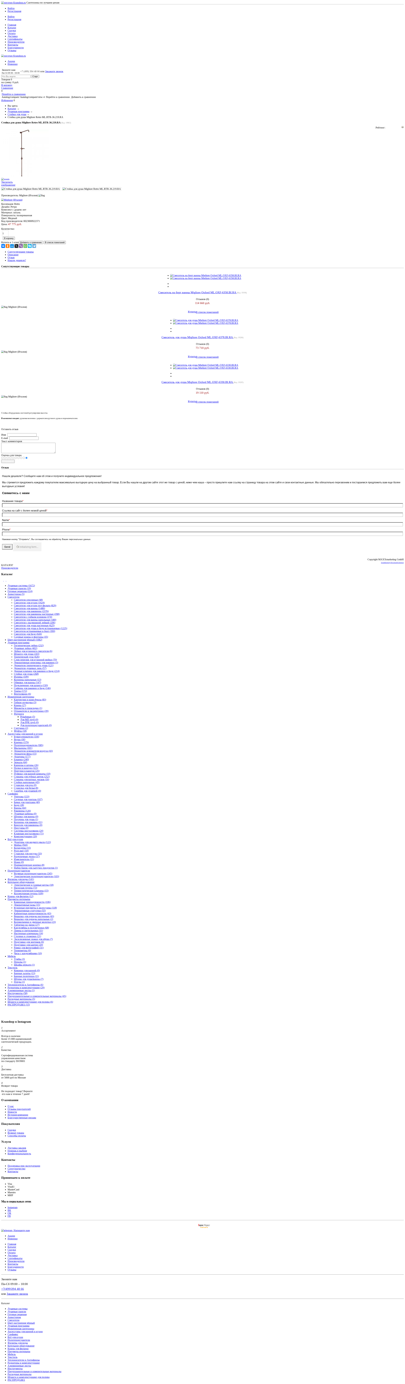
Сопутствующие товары (21, 251)
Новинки (13, 64)
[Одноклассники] (7, 246)
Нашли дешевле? (17, 260)
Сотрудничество (16, 1168)
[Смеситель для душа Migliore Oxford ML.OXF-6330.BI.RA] (205, 365)
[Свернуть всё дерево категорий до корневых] (2, 580)
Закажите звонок (54, 71)
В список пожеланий (207, 312)
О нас (11, 1106)
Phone (6, 529)
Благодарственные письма (22, 1117)
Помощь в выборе (17, 1150)
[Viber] (21, 246)
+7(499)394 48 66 (12, 1289)
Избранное (7, 100)
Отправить (8, 461)
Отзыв (11, 257)
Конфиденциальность (19, 1153)
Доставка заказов (17, 1148)
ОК (9, 1213)
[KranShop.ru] (13, 2)
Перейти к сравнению (14, 94)
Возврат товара (16, 1132)
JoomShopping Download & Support (392, 562)
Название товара (12, 501)
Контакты (13, 44)
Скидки (12, 30)
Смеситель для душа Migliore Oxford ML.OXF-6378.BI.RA (198, 337)
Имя (3, 434)
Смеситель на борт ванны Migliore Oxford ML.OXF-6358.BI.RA (197, 292)
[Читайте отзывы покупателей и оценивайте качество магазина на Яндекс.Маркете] (204, 1227)
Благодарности (16, 47)
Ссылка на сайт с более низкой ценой (24, 510)
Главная (12, 24)
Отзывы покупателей (19, 1109)
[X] (16, 246)
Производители (16, 42)
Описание (13, 254)
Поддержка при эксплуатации (24, 1165)
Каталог (12, 27)
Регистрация (14, 11)
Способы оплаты (17, 1135)
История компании (18, 1114)
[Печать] (402, 127)
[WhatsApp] (25, 246)
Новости (12, 1112)
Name (6, 520)
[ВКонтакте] (3, 246)
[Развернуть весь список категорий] (5, 580)
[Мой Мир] (12, 246)
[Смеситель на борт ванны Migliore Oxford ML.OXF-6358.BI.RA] (205, 275)
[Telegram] (34, 246)
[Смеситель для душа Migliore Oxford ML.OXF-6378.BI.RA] (205, 320)
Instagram (12, 1207)
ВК (9, 1210)
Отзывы (12, 50)
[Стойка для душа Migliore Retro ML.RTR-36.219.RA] (30, 189)
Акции (11, 61)
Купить (192, 311)
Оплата (12, 33)
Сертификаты (15, 39)
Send (7, 547)
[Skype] (30, 246)
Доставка (13, 36)
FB (9, 1216)
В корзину (6, 85)
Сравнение (7, 88)
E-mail (4, 438)
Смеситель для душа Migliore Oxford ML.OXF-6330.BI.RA (198, 382)
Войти (11, 8)
